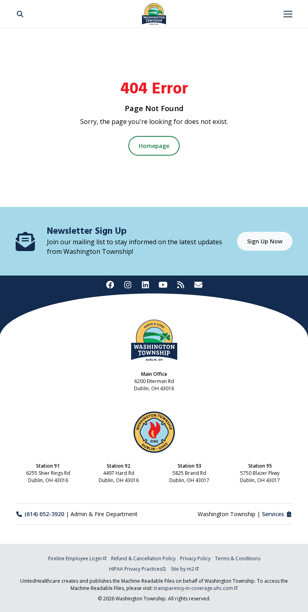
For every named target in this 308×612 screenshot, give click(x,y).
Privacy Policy (195, 558)
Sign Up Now (264, 241)
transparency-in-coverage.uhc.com (193, 588)
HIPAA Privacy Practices (135, 568)
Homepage (154, 146)
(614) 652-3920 (44, 514)
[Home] (154, 14)
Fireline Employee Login (75, 558)
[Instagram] (128, 285)
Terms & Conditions (237, 558)
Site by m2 (182, 568)
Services (273, 514)
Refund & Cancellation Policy (143, 558)
